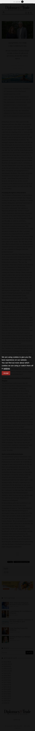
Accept (6, 373)
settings (7, 368)
